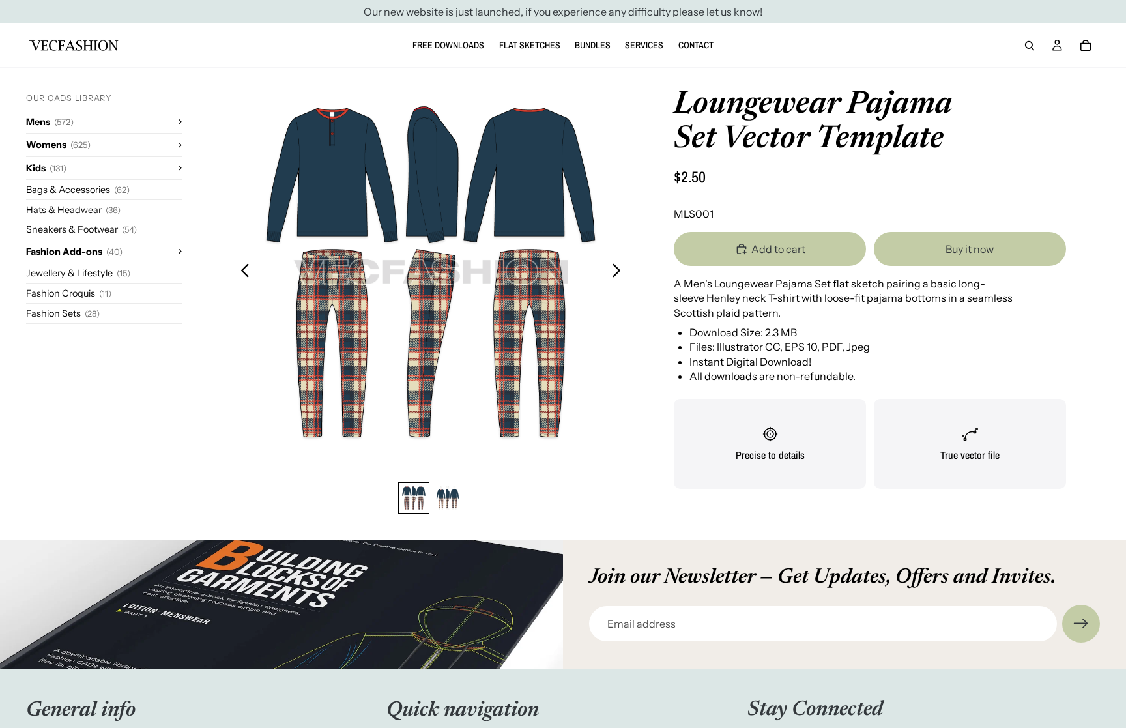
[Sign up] (1081, 624)
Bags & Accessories (78, 190)
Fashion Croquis (68, 293)
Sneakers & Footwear (81, 229)
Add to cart (778, 248)
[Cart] (1085, 45)
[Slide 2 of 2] (447, 498)
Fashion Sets (63, 313)
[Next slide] (620, 271)
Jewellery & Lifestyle (78, 273)
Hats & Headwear (73, 210)
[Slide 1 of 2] (413, 498)
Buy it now (970, 248)
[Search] (1029, 45)
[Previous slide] (241, 271)
